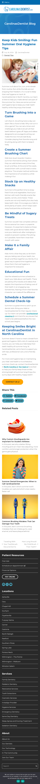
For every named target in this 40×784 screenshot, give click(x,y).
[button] (5, 2)
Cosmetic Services (9, 698)
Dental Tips (8, 55)
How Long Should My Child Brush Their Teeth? (28, 544)
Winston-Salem (8, 666)
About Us (6, 739)
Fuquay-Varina (8, 620)
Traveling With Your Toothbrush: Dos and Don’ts (10, 544)
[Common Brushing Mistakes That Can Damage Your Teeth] (20, 506)
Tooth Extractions (9, 693)
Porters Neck (7, 652)
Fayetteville (6, 615)
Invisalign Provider (9, 703)
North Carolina (10, 367)
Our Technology (8, 748)
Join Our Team (8, 757)
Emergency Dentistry (10, 712)
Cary (4, 602)
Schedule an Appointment (13, 566)
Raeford (5, 638)
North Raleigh (7, 634)
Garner (5, 625)
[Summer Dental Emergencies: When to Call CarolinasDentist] (20, 467)
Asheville (5, 597)
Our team (23, 367)
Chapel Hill (6, 606)
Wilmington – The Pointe (12, 657)
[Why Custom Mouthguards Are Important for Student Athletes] (20, 424)
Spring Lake (7, 648)
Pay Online (10, 577)
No (23, 781)
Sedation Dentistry (9, 726)
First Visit (5, 561)
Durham (5, 611)
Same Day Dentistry (10, 716)
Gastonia (5, 629)
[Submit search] (36, 766)
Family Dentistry (8, 680)
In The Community (9, 753)
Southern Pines (8, 643)
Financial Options (9, 570)
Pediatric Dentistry (9, 684)
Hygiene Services (9, 707)
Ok (18, 781)
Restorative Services (10, 689)
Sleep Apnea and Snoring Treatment (17, 721)
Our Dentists (7, 744)
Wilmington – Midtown (11, 661)
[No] (38, 778)
